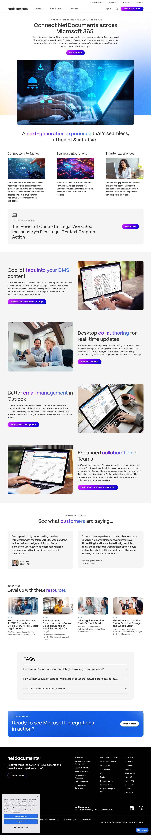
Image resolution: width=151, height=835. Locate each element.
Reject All (20, 822)
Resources (74, 9)
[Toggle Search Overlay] (116, 8)
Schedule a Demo (132, 8)
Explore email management (23, 424)
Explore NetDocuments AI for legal (27, 301)
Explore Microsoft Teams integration (98, 487)
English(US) (125, 2)
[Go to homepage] (18, 8)
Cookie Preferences (21, 827)
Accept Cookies (21, 816)
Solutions (38, 9)
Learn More (16, 812)
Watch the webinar (89, 361)
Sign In (108, 9)
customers (73, 521)
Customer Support (96, 2)
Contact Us (139, 2)
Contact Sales (17, 775)
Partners (112, 2)
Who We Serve (55, 9)
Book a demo (75, 52)
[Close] (37, 796)
